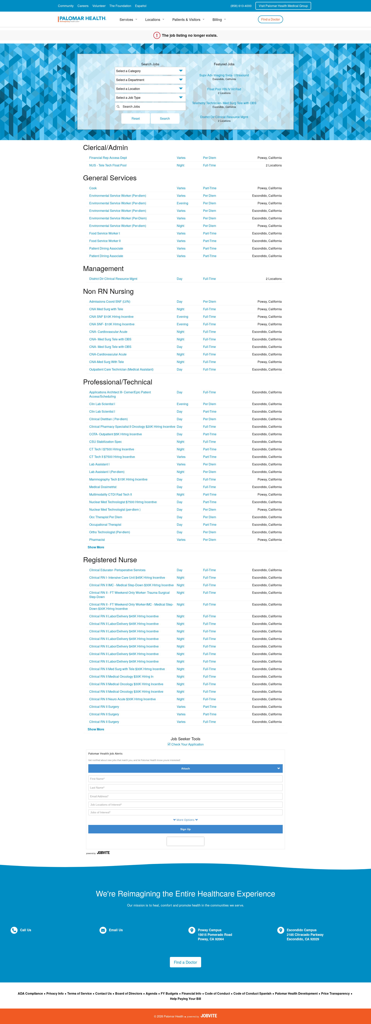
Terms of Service (79, 993)
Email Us (116, 930)
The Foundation (120, 5)
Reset (136, 118)
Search (165, 118)
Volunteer (99, 5)
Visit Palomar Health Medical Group (283, 5)
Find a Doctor (270, 19)
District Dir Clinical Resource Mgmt (224, 117)
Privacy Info (55, 993)
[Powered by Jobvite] (202, 1015)
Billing (217, 19)
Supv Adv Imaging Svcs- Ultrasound (224, 75)
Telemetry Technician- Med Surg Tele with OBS (224, 103)
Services (126, 19)
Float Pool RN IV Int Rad (224, 89)
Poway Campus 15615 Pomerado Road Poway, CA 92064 (215, 934)
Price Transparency (335, 993)
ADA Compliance (30, 993)
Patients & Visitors (186, 19)
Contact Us (103, 993)
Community (66, 5)
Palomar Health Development (296, 993)
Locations (152, 19)
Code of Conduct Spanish (252, 993)
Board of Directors (128, 993)
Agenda (151, 993)
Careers (82, 5)
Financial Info (191, 993)
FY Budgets (169, 993)
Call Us (25, 930)
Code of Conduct (217, 993)
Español (140, 5)
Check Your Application (187, 744)
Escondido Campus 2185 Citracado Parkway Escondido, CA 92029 (305, 934)
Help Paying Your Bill (185, 999)
